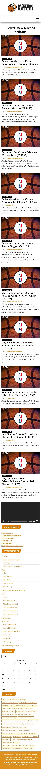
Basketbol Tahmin (20, 705)
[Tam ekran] (37, 521)
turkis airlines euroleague (24, 739)
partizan (35, 736)
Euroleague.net (6, 541)
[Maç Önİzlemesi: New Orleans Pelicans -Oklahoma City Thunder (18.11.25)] (20, 277)
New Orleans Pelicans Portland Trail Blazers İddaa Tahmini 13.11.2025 (19, 435)
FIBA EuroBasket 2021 (10, 614)
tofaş (13, 739)
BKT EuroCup (6, 618)
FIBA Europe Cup (9, 600)
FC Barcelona (20, 711)
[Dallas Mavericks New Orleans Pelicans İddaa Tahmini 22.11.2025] (20, 183)
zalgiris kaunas (28, 748)
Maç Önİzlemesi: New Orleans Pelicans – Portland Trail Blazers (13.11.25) (17, 481)
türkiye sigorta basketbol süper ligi (13, 745)
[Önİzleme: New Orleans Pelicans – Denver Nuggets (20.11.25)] (20, 228)
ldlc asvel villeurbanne (9, 730)
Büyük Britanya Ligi (9, 624)
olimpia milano (7, 736)
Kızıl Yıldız (22, 727)
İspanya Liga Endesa (9, 628)
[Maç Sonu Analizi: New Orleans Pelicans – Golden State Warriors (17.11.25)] (20, 327)
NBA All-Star (7, 576)
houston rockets (33, 721)
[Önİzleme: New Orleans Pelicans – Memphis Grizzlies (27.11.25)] (20, 89)
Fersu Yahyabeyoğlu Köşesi (10, 646)
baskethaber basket (13, 67)
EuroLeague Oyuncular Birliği (12, 566)
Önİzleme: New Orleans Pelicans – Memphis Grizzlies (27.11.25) (19, 107)
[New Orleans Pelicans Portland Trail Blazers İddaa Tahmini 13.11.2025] (20, 418)
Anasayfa (4, 556)
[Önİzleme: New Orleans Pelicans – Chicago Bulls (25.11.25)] (20, 136)
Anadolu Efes (24, 702)
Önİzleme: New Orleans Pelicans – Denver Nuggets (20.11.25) (19, 245)
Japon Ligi (6, 638)
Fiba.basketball (6, 543)
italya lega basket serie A (10, 727)
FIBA (3, 594)
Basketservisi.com (7, 533)
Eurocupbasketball (7, 538)
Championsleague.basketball (11, 535)
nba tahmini (32, 733)
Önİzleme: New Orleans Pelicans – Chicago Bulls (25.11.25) (19, 154)
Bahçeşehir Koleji (7, 705)
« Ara (3, 689)
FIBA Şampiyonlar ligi (10, 607)
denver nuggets (17, 708)
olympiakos (17, 736)
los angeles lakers (23, 730)
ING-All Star (7, 635)
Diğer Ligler (5, 621)
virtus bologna (6, 748)
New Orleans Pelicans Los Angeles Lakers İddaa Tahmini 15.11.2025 (19, 394)
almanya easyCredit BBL (10, 702)
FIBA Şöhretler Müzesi (10, 604)
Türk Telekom (29, 745)
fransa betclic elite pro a (25, 718)
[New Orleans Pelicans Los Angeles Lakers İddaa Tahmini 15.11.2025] (20, 376)
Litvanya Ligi (7, 642)
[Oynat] (4, 521)
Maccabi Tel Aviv (7, 733)
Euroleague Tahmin (8, 711)
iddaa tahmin (6, 724)
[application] (20, 512)
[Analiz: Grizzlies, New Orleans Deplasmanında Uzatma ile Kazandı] (20, 45)
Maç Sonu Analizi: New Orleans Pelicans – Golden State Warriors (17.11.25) (18, 345)
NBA (3, 570)
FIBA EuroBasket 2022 (10, 611)
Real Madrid (6, 739)
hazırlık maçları (22, 721)
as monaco (33, 702)
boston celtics (6, 708)
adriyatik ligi (22, 699)
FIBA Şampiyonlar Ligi (9, 718)
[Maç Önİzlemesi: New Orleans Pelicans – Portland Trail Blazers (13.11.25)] (20, 462)
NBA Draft (6, 580)
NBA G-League (8, 583)
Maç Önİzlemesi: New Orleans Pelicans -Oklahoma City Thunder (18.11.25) (18, 295)
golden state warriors (8, 721)
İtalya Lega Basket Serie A (11, 631)
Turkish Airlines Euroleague (11, 742)
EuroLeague (7, 563)
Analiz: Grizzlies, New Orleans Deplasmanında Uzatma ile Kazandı (19, 62)
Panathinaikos (26, 736)
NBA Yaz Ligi (7, 587)
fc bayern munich (31, 711)
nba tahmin (23, 733)
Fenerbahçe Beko (7, 714)
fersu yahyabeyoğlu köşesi (23, 714)
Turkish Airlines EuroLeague (10, 560)
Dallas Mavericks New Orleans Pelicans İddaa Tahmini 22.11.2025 (19, 200)
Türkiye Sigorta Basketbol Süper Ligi (13, 590)
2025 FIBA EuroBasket (9, 699)
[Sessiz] (34, 521)
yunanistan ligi (17, 748)
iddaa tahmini (16, 724)
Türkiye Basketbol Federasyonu (12, 546)
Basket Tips (10, 205)
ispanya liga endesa (28, 724)
